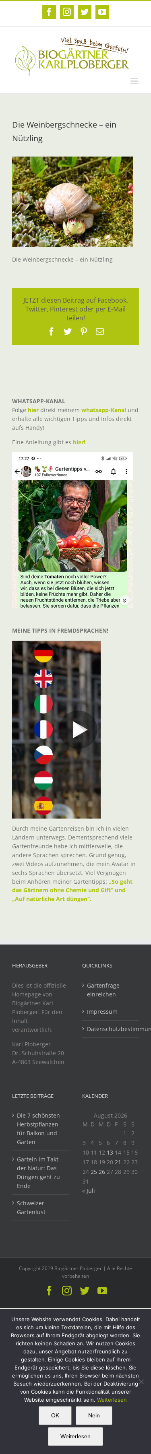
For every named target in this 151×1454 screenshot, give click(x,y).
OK (55, 1415)
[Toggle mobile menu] (134, 81)
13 (110, 1152)
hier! (80, 442)
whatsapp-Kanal (103, 410)
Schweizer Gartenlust (31, 1207)
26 (102, 1172)
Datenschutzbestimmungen (111, 1029)
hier (33, 410)
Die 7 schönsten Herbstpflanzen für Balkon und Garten (38, 1129)
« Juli (88, 1190)
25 (94, 1172)
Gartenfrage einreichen (103, 990)
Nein (94, 1415)
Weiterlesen (112, 1399)
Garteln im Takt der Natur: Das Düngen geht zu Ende (38, 1172)
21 (118, 1162)
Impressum (102, 1011)
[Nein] (141, 1382)
